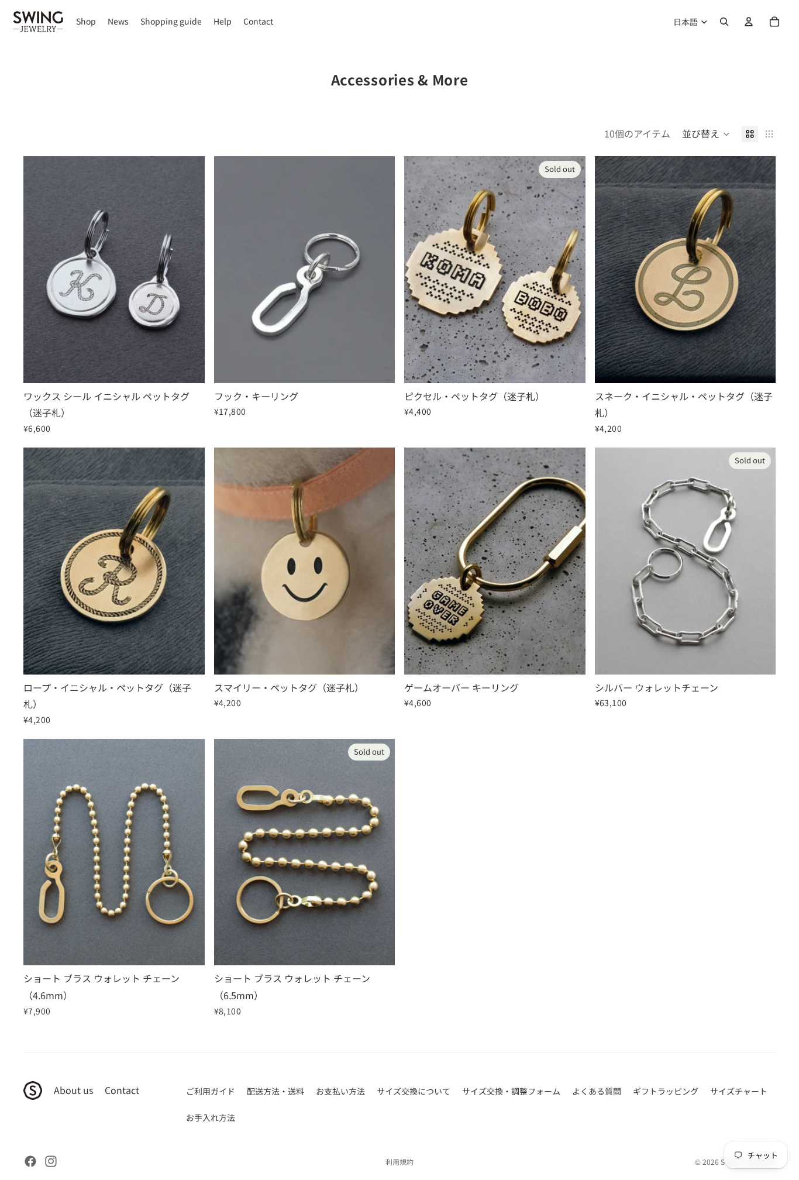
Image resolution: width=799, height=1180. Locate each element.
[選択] (186, 365)
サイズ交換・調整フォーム (511, 1091)
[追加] (376, 365)
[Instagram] (51, 1161)
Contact (122, 1090)
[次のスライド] (187, 270)
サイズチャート (738, 1091)
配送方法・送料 (275, 1091)
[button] (706, 134)
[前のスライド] (40, 270)
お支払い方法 (340, 1091)
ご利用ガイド (210, 1091)
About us (73, 1090)
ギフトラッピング (665, 1091)
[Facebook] (30, 1161)
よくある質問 (596, 1091)
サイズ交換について (413, 1091)
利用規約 (399, 1162)
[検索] (724, 22)
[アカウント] (749, 22)
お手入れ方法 (210, 1117)
